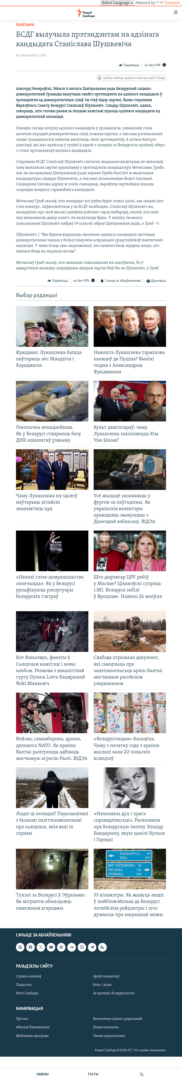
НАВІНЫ (43, 1074)
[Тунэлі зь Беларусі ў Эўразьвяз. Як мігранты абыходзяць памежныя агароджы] (52, 869)
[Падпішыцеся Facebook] (30, 947)
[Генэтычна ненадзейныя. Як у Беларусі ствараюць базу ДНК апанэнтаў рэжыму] (52, 401)
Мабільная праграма (32, 1036)
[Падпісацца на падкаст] (61, 947)
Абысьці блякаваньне (33, 1027)
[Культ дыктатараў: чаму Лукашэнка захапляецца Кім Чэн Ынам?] (130, 401)
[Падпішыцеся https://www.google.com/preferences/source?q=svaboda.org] (20, 947)
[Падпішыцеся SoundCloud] (71, 947)
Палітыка (25, 25)
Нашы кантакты (106, 1027)
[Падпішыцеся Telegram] (92, 947)
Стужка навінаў (28, 976)
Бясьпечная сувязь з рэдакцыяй (117, 1019)
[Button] (129, 65)
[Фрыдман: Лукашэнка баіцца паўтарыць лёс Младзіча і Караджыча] (52, 326)
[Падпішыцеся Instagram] (82, 947)
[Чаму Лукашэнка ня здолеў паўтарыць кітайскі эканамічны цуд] (52, 469)
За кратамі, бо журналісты (114, 993)
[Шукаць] (141, 1074)
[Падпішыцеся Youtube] (51, 947)
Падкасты (24, 985)
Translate (172, 3)
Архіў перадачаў (106, 976)
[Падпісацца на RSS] (102, 947)
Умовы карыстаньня (109, 1036)
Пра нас (22, 1019)
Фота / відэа (102, 985)
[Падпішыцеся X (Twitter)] (41, 947)
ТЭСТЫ (93, 1074)
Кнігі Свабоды (27, 993)
